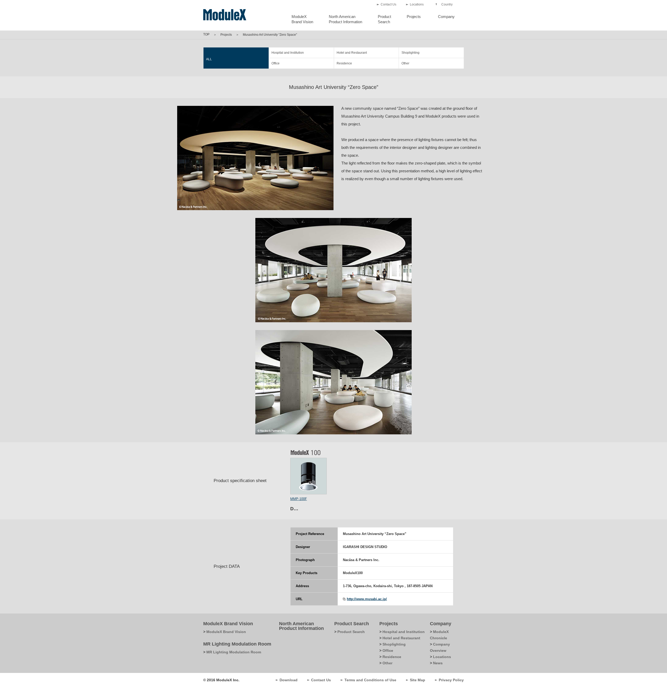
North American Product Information (301, 626)
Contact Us (388, 4)
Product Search (351, 623)
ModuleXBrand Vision (302, 19)
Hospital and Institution (287, 52)
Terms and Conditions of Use (370, 680)
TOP (206, 34)
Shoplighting (410, 52)
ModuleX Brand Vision (228, 623)
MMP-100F (298, 499)
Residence (344, 63)
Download (289, 680)
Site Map (417, 680)
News (438, 663)
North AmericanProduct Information (345, 19)
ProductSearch (384, 19)
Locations (417, 4)
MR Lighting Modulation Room (237, 644)
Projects (414, 16)
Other (405, 63)
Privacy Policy (451, 680)
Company (446, 16)
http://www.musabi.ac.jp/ (367, 599)
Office (275, 63)
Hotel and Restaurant (352, 52)
